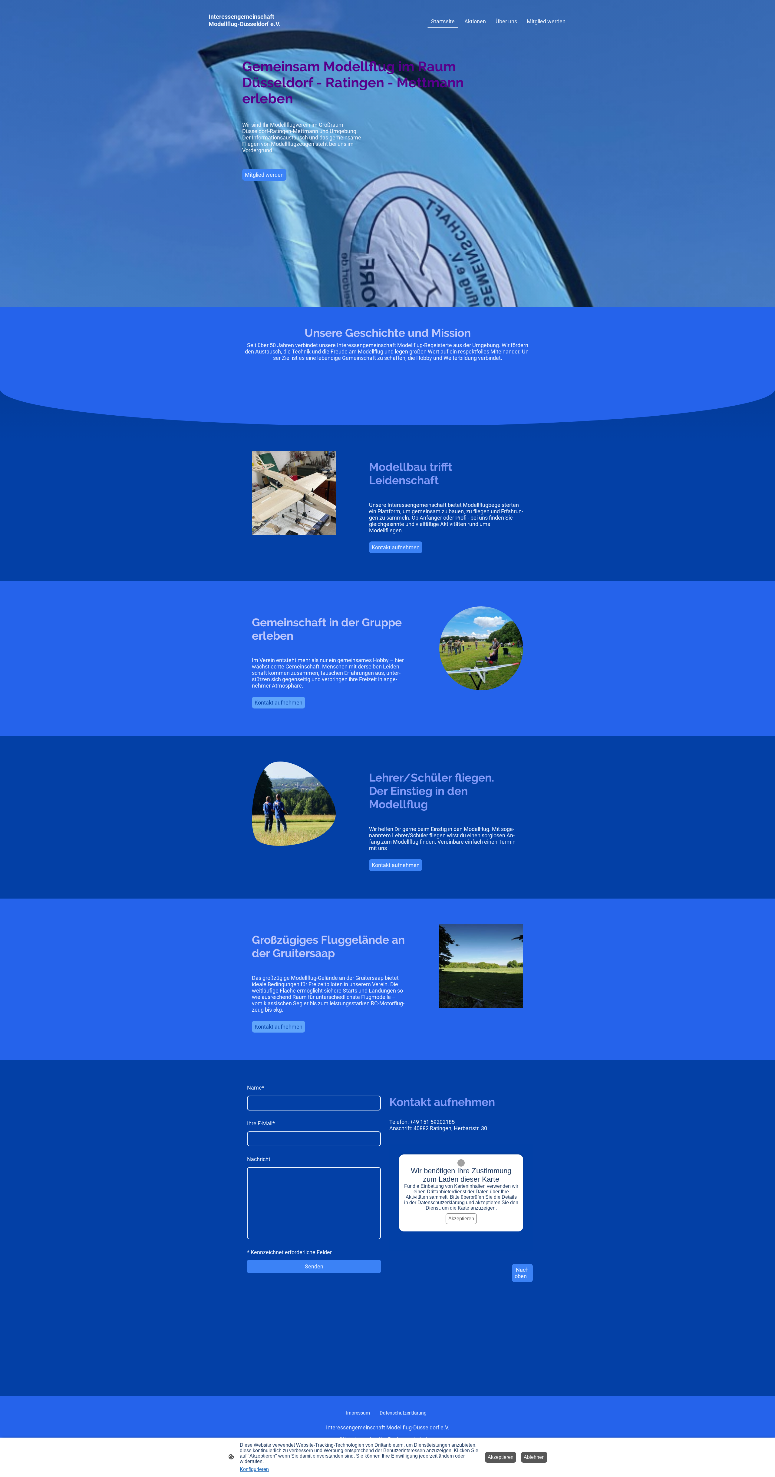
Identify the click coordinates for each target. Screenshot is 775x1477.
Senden (314, 1266)
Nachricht (258, 1159)
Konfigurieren (254, 1469)
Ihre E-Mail (261, 1123)
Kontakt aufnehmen (396, 547)
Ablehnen (534, 1457)
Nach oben (522, 1273)
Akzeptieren (461, 1218)
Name (255, 1087)
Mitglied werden (264, 175)
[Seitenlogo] (261, 34)
